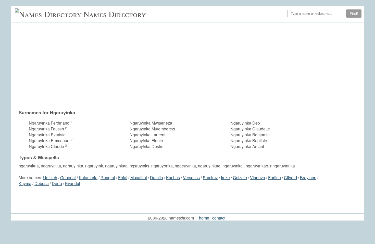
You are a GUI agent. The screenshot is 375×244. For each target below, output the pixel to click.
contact (218, 218)
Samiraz (210, 177)
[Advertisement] (190, 66)
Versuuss (191, 177)
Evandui (72, 183)
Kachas (173, 177)
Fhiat (122, 177)
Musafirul (138, 177)
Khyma (25, 183)
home (204, 218)
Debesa (41, 183)
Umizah (50, 177)
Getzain (240, 177)
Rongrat (108, 177)
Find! (354, 13)
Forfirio (274, 177)
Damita (156, 177)
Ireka (225, 177)
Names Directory (114, 13)
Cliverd (290, 177)
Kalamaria (88, 177)
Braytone (308, 177)
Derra (57, 183)
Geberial (68, 177)
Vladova (257, 177)
